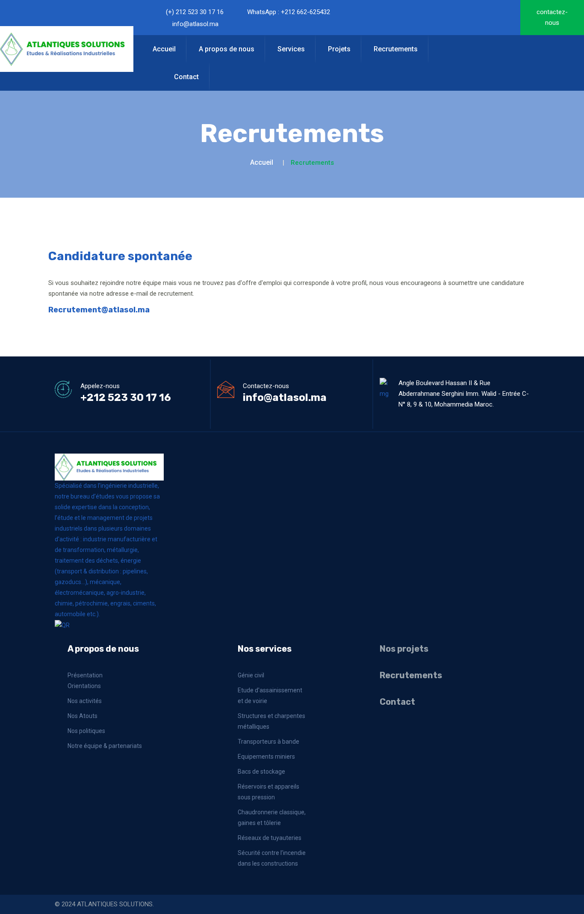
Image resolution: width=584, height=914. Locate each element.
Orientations (84, 686)
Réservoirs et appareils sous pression (268, 792)
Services (291, 49)
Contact (186, 77)
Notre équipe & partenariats (105, 745)
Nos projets (404, 649)
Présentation (85, 675)
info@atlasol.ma (195, 24)
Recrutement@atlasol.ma (99, 310)
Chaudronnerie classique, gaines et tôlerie (272, 817)
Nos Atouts (82, 715)
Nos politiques (86, 730)
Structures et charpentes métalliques (271, 721)
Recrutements (396, 49)
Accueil (164, 49)
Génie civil (251, 675)
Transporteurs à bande (268, 741)
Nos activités (85, 700)
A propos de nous (226, 49)
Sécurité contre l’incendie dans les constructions (272, 858)
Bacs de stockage (261, 771)
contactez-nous (552, 17)
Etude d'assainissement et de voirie (270, 695)
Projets (339, 49)
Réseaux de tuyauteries (269, 837)
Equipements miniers (266, 756)
